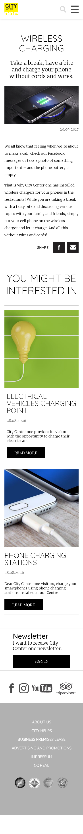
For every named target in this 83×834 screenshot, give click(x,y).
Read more (25, 452)
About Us (41, 722)
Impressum (41, 756)
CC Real (41, 765)
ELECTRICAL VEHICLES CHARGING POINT (41, 403)
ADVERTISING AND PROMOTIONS (41, 748)
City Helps (41, 730)
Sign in (41, 661)
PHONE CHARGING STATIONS (35, 559)
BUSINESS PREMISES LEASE (41, 739)
